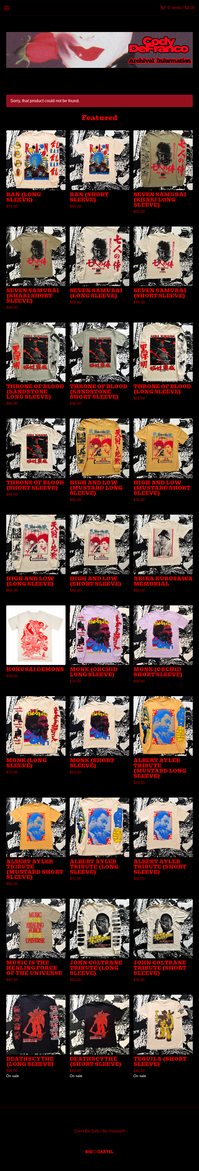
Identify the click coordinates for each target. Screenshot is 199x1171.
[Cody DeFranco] (99, 50)
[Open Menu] (7, 8)
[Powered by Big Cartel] (99, 1151)
